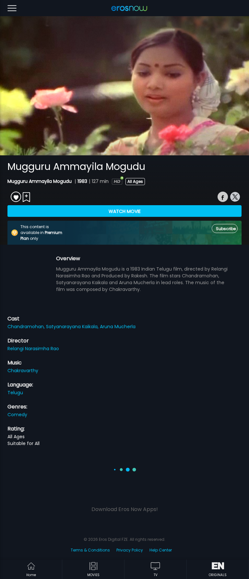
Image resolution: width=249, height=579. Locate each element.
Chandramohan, (26, 326)
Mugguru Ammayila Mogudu (40, 181)
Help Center (160, 550)
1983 (82, 181)
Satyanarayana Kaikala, (73, 326)
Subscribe (226, 228)
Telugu (15, 392)
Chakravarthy (22, 370)
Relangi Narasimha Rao (33, 348)
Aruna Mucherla (118, 326)
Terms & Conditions (90, 550)
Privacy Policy (129, 550)
